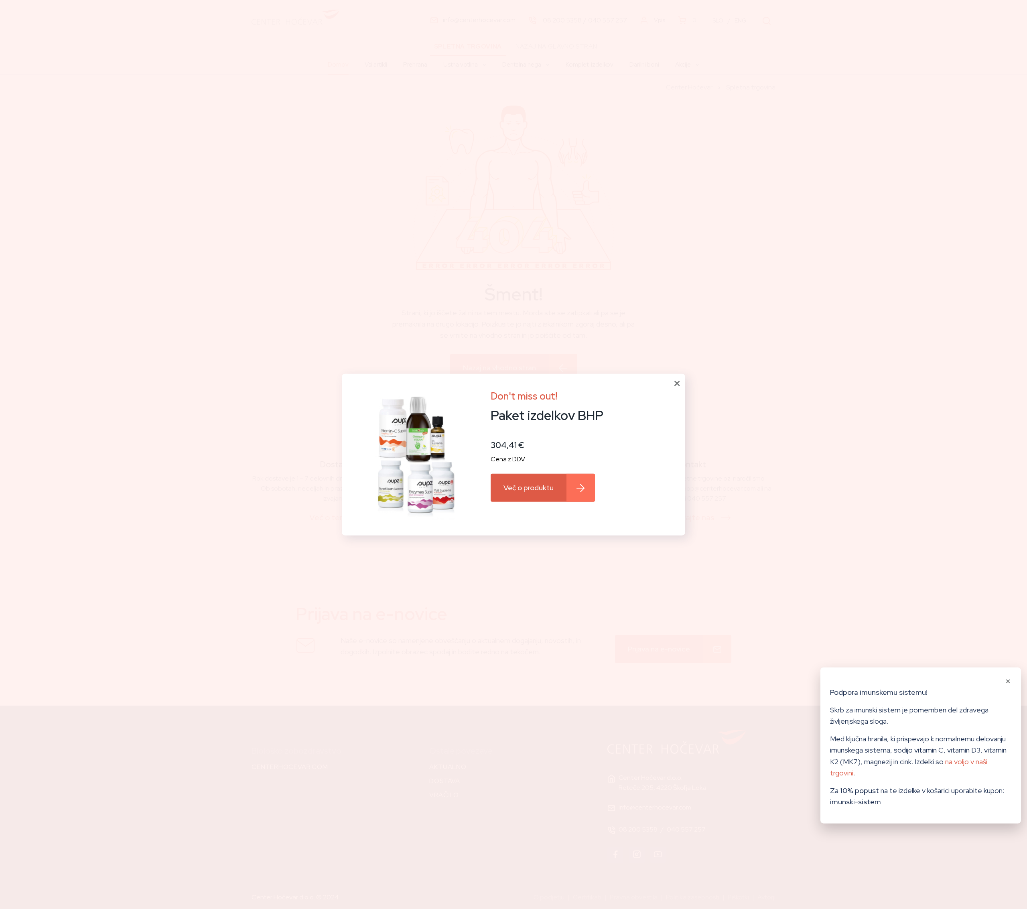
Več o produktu (528, 487)
